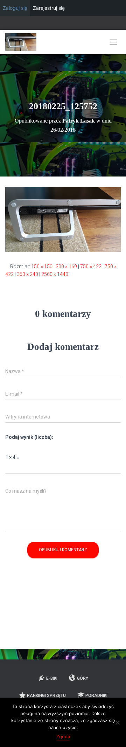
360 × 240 (27, 274)
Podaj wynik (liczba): (29, 437)
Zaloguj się (15, 8)
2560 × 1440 (54, 274)
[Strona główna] (23, 42)
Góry (82, 678)
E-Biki (51, 678)
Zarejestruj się (49, 8)
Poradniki (96, 695)
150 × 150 (41, 266)
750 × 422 (91, 266)
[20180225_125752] (63, 219)
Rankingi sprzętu (46, 695)
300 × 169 (66, 266)
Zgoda (63, 736)
